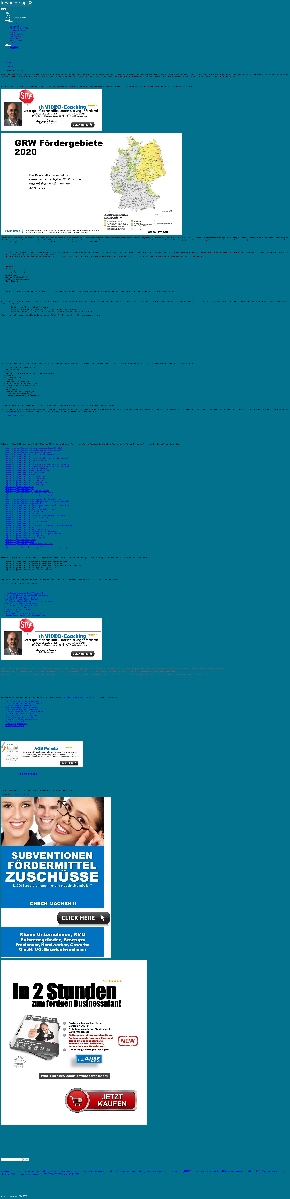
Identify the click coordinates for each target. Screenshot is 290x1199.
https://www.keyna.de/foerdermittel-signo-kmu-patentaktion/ (26, 529)
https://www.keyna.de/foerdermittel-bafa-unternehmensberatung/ (28, 452)
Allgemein (7, 1171)
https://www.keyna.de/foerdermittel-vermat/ (20, 540)
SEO (57, 1174)
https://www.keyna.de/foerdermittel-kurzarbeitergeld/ (24, 511)
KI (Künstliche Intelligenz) (237, 1171)
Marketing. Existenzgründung (29, 1174)
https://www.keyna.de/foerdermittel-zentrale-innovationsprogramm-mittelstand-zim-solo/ (36, 534)
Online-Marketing (16, 34)
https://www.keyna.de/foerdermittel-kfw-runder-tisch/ (24, 503)
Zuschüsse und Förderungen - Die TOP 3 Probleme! (24, 593)
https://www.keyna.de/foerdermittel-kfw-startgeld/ (23, 507)
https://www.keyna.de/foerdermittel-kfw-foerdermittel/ (24, 481)
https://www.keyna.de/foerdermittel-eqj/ (19, 462)
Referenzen (14, 49)
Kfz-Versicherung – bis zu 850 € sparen (19, 713)
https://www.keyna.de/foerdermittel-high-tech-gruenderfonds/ (27, 491)
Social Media (70, 1174)
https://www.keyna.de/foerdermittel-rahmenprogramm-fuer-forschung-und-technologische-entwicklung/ (42, 525)
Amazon (18, 1171)
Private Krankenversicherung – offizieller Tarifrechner (24, 711)
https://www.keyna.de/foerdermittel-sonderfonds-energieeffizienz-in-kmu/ (31, 531)
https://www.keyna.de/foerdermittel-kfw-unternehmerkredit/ (26, 483)
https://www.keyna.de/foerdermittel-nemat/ (20, 519)
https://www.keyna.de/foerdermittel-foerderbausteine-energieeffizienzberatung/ (33, 450)
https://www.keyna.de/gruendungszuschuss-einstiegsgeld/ (25, 546)
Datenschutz (14, 53)
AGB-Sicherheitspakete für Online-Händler (21, 705)
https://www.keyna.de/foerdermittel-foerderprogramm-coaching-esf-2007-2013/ (33, 448)
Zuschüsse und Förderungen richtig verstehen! (22, 605)
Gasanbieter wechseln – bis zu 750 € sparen (21, 707)
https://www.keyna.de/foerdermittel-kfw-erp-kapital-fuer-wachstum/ (29, 493)
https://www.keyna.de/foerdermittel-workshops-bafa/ (24, 536)
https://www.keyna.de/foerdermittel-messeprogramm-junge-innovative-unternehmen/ (35, 515)
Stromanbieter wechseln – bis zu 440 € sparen (21, 709)
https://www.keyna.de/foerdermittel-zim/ (19, 542)
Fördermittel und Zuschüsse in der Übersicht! (21, 603)
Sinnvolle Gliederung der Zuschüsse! (18, 609)
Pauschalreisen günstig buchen (16, 724)
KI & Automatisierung (18, 24)
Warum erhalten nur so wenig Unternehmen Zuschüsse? (25, 615)
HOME (7, 13)
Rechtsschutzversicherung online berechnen (21, 720)
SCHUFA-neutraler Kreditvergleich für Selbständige (24, 703)
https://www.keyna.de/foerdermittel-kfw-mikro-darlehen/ (25, 476)
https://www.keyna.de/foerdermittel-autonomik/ (22, 474)
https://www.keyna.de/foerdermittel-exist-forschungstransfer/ (27, 468)
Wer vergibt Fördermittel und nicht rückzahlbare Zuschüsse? (26, 595)
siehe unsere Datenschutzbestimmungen (77, 697)
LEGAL (8, 44)
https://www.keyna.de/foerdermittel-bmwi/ (20, 456)
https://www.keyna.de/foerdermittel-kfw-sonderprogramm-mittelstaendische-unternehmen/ (37, 505)
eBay (77, 1171)
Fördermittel (14, 26)
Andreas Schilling (28, 773)
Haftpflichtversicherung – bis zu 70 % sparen (21, 715)
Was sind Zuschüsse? (13, 611)
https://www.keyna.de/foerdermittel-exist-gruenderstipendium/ (27, 470)
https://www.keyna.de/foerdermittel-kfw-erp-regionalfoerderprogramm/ (30, 495)
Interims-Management (18, 30)
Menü (3, 9)
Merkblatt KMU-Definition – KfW (17, 415)
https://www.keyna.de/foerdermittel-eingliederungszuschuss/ (26, 460)
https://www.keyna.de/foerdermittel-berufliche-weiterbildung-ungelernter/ (31, 454)
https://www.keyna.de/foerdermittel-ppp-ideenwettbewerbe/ (26, 521)
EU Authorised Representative (95, 1171)
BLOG (7, 15)
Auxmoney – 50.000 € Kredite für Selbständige (22, 701)
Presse (12, 43)
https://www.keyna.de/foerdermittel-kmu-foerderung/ (24, 485)
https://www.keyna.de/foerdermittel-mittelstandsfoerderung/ (26, 517)
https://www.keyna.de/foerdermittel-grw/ (19, 489)
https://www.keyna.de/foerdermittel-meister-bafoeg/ (23, 513)
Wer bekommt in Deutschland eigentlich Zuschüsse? (24, 613)
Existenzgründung (16, 40)
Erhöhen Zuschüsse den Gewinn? (17, 607)
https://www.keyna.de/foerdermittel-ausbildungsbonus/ (24, 472)
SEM (48, 1174)
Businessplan (14, 38)
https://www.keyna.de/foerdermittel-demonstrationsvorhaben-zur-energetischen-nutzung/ (37, 458)
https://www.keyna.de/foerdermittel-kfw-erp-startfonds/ (25, 497)
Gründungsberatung (208, 1171)
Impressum (14, 51)
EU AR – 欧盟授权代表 (19, 28)
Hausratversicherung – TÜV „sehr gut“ (19, 718)
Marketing (13, 32)
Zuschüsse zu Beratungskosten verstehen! (20, 597)
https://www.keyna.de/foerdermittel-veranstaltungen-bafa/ (25, 538)
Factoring (149, 1171)
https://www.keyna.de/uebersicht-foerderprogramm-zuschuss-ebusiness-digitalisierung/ (36, 548)
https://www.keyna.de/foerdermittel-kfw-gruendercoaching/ (26, 478)
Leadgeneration (15, 36)
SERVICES (9, 22)
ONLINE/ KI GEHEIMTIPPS (15, 17)
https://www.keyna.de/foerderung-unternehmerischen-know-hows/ (29, 544)
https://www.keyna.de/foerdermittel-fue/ (19, 487)
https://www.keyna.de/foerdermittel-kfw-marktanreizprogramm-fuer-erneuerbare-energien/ (37, 501)
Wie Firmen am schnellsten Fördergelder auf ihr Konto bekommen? (29, 601)
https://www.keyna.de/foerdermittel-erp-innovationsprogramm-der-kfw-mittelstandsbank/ (37, 464)
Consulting (54, 1171)
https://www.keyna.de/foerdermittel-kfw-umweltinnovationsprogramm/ (30, 509)
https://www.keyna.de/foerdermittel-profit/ (20, 523)
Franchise (159, 1171)
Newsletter (14, 47)
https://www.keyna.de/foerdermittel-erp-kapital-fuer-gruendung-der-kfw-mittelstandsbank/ (37, 466)
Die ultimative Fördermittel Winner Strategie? (21, 599)
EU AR (7, 19)
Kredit (257, 1171)
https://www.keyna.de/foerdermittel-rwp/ (19, 527)
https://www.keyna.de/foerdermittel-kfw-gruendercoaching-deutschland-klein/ (33, 499)
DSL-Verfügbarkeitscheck (14, 722)
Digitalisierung (66, 1171)
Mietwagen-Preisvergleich (14, 726)
